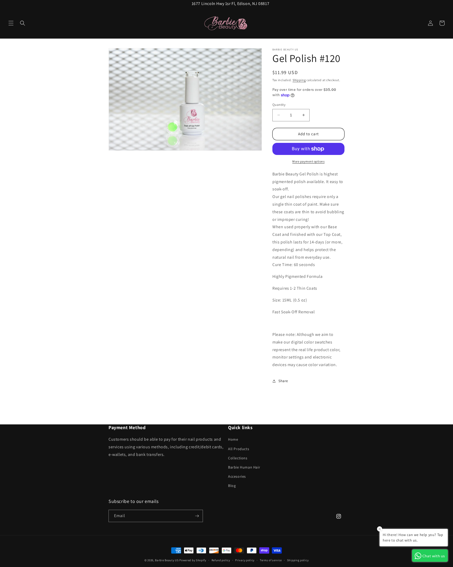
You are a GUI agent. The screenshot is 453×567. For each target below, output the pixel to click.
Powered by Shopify (192, 560)
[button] (11, 23)
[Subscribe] (197, 516)
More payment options (308, 161)
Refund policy (221, 560)
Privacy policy (245, 560)
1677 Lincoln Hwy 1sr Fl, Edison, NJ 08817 (230, 3)
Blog (232, 485)
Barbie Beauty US (167, 560)
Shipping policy (298, 560)
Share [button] (283, 380)
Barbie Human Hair (244, 467)
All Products (238, 448)
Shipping (299, 80)
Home (233, 439)
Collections (237, 458)
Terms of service (271, 560)
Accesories (237, 476)
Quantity (278, 104)
